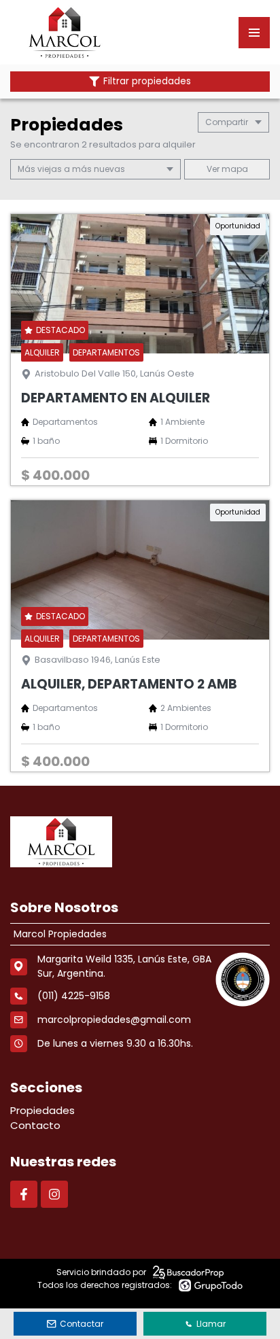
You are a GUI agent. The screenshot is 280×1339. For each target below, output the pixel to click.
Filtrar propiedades (147, 81)
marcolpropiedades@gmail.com (114, 1019)
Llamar (211, 1323)
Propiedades (42, 1110)
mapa (234, 169)
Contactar (81, 1323)
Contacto (35, 1125)
